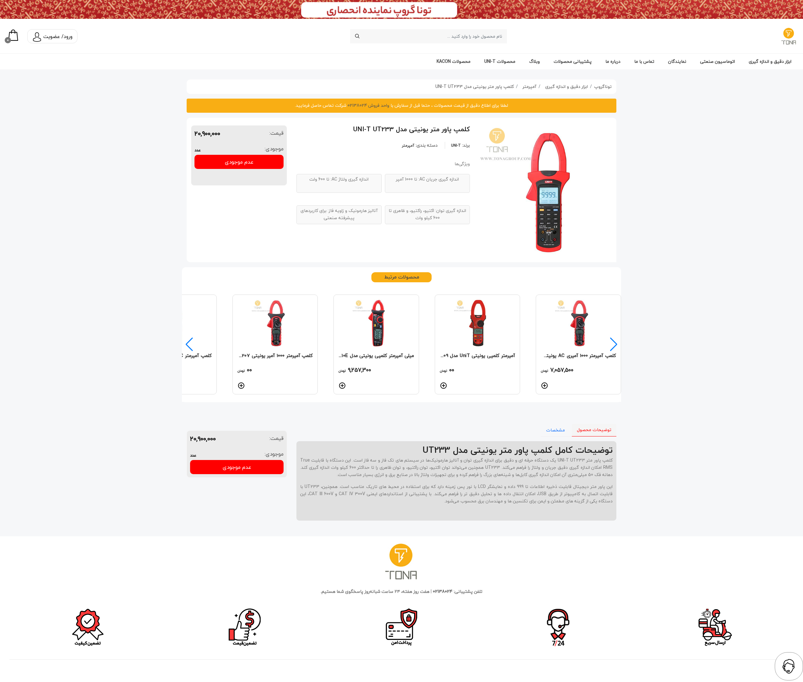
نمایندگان (677, 61)
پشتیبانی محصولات (573, 61)
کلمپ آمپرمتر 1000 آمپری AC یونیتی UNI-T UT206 (578, 355)
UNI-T (456, 145)
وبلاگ (534, 61)
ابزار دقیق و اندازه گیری (770, 61)
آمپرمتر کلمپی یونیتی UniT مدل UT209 (477, 355)
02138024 (442, 591)
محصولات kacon (454, 61)
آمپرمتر (408, 145)
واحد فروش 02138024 (367, 105)
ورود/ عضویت (57, 36)
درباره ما (612, 61)
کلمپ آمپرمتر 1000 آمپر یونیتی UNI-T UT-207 (275, 355)
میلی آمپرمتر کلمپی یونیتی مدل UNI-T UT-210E (376, 355)
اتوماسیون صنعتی (717, 61)
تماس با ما (644, 61)
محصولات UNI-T (499, 61)
